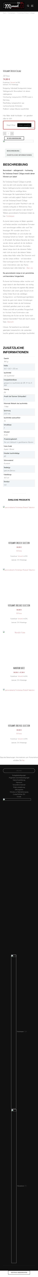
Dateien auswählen (24, 125)
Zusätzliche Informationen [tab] (19, 155)
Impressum (19, 782)
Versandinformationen (19, 785)
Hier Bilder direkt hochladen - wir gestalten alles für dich (18, 117)
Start (4, 13)
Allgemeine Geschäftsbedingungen (19, 777)
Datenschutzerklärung (19, 780)
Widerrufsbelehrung (19, 787)
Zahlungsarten (19, 789)
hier (23, 760)
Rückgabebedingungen (19, 775)
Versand (12, 82)
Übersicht (10, 322)
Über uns (30, 268)
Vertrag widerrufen (19, 1272)
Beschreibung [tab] (13, 151)
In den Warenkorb (14, 138)
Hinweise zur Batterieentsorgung (19, 792)
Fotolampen (11, 13)
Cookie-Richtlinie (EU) (19, 794)
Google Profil (19, 771)
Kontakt (19, 796)
